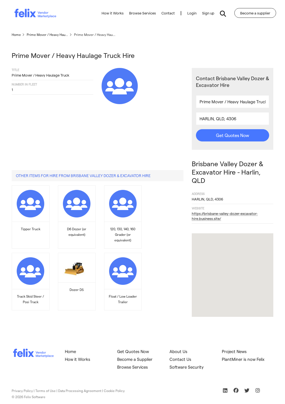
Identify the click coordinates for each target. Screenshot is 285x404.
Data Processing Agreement (79, 391)
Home (70, 351)
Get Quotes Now (232, 135)
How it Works (113, 13)
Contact (168, 13)
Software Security (186, 366)
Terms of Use (45, 391)
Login (191, 13)
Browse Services (142, 13)
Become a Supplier (135, 359)
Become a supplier (255, 13)
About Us (178, 351)
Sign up (208, 13)
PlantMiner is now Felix (243, 359)
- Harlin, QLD (227, 172)
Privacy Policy (22, 391)
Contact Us (180, 359)
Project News (234, 351)
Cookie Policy (114, 391)
